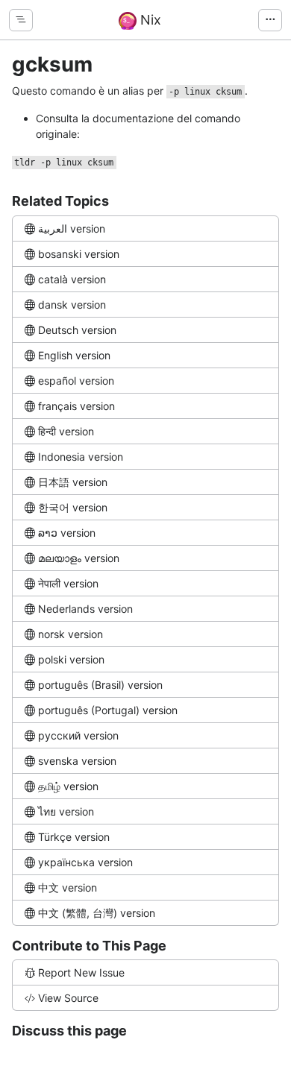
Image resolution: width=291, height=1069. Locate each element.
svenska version (77, 760)
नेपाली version (68, 583)
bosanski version (78, 253)
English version (74, 355)
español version (76, 380)
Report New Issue (81, 972)
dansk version (72, 304)
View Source (68, 997)
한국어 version (72, 507)
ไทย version (66, 811)
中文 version (67, 887)
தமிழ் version (68, 786)
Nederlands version (85, 608)
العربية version (71, 228)
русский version (78, 735)
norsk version (70, 634)
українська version (85, 862)
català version (72, 279)
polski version (71, 659)
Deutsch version (77, 330)
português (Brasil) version (100, 684)
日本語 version (72, 482)
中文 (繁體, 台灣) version (96, 912)
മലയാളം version (78, 558)
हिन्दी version (66, 431)
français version (76, 406)
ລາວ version (67, 532)
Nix (149, 20)
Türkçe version (74, 836)
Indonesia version (80, 456)
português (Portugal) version (108, 710)
